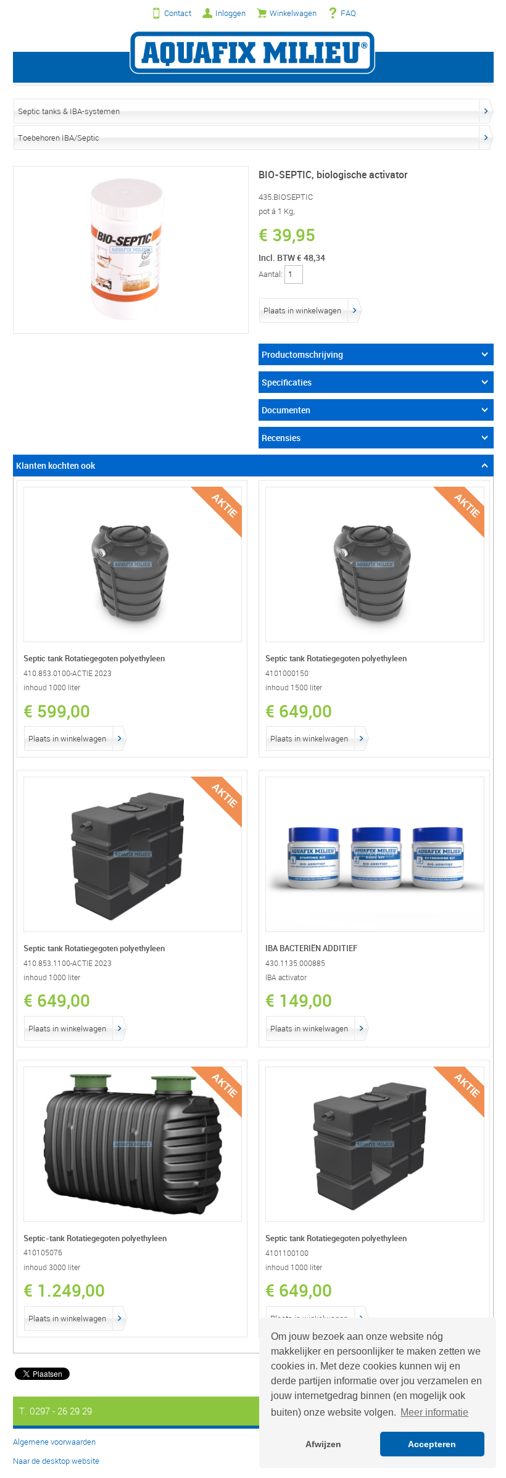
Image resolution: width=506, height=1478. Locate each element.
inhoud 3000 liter (51, 1267)
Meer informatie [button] (434, 1412)
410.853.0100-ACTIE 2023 (67, 673)
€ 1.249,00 (64, 1290)
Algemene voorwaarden (54, 1441)
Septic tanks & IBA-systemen (69, 111)
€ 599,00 (56, 710)
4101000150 (287, 673)
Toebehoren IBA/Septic (58, 137)
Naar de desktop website (56, 1460)
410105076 (42, 1252)
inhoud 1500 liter (293, 687)
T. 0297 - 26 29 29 (55, 1411)
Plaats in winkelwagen (302, 310)
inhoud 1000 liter (51, 687)
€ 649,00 (298, 710)
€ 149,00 (298, 1000)
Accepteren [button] (432, 1444)
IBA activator (286, 977)
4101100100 (287, 1253)
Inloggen (230, 13)
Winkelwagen (293, 13)
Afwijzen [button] (323, 1444)
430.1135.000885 (295, 963)
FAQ (348, 13)
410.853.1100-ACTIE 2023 (67, 963)
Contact (177, 13)
